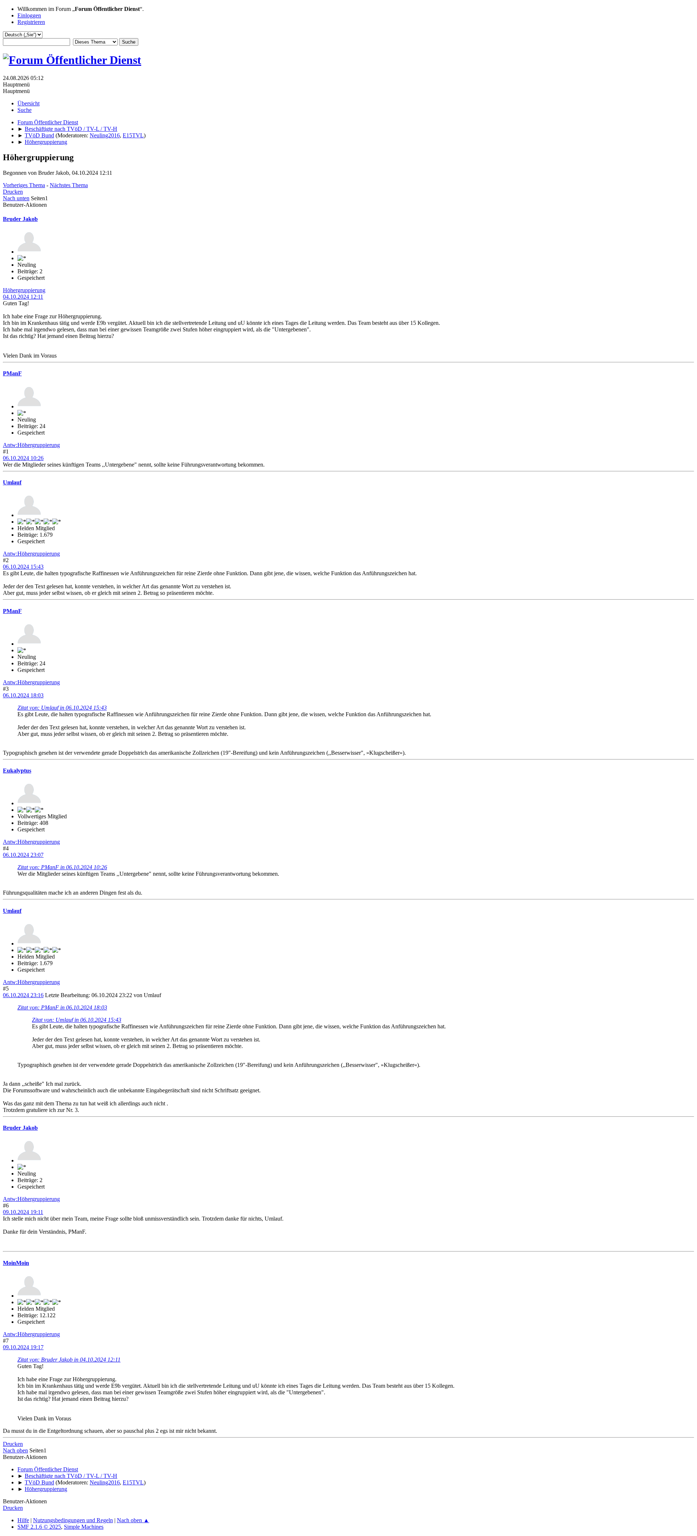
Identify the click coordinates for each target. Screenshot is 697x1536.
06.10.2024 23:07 (23, 855)
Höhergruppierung (24, 290)
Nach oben (15, 1450)
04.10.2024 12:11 (23, 297)
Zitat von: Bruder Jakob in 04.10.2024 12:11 (69, 1359)
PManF (12, 373)
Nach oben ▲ (133, 1520)
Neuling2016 (105, 135)
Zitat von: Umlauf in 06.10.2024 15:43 (62, 708)
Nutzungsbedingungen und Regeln (73, 1520)
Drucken (13, 192)
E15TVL (133, 135)
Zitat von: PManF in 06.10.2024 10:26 (62, 867)
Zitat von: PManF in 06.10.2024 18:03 (62, 1007)
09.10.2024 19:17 (23, 1347)
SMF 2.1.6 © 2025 (39, 1527)
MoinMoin (16, 1263)
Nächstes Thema (69, 185)
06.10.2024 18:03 (23, 695)
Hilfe (23, 1520)
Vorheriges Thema (24, 185)
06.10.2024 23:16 (23, 995)
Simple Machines (83, 1527)
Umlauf (12, 482)
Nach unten (16, 198)
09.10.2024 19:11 (23, 1212)
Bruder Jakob (20, 219)
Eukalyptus (17, 770)
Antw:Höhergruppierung (31, 445)
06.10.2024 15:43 (23, 567)
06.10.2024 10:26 (23, 458)
